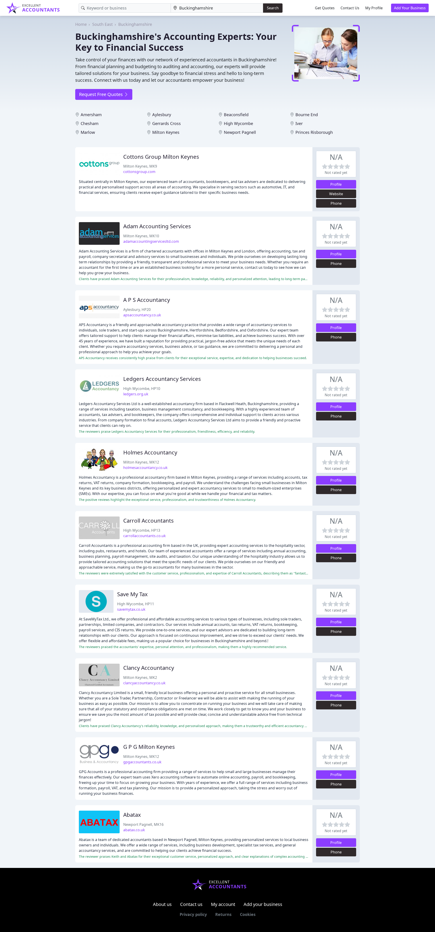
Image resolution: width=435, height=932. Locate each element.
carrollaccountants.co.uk (144, 535)
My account (223, 904)
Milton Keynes (165, 132)
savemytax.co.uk (131, 609)
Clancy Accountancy (148, 667)
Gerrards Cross (166, 123)
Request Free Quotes (101, 94)
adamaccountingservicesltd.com (151, 241)
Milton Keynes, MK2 (140, 677)
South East (102, 24)
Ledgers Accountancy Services (162, 378)
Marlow (88, 132)
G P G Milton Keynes (149, 746)
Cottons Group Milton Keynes (161, 156)
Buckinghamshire (135, 24)
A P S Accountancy (146, 299)
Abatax (132, 814)
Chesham (90, 123)
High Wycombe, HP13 (141, 530)
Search (273, 7)
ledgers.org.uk (135, 394)
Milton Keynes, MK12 (141, 462)
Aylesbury (161, 114)
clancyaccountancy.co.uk (144, 682)
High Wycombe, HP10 (141, 388)
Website (336, 193)
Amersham (91, 114)
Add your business (263, 904)
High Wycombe (238, 123)
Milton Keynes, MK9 (140, 166)
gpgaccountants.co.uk (142, 761)
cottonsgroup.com (139, 171)
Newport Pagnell (240, 132)
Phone (336, 203)
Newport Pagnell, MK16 (143, 824)
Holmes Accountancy (150, 452)
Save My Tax (132, 594)
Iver (299, 123)
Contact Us (350, 7)
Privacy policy (193, 914)
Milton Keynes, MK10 (141, 235)
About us (162, 904)
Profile (336, 184)
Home (81, 24)
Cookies (248, 914)
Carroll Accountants (148, 520)
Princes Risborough (314, 132)
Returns (223, 914)
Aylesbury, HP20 (137, 309)
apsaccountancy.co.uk (142, 314)
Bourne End (306, 114)
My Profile (374, 7)
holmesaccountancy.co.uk (145, 467)
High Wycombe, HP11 (135, 603)
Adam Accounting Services (157, 226)
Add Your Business (410, 7)
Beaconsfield (236, 114)
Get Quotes (325, 7)
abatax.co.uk (134, 829)
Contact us (191, 904)
